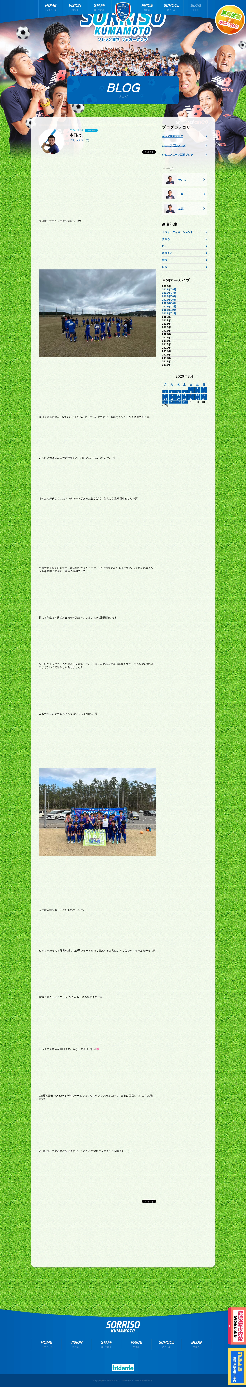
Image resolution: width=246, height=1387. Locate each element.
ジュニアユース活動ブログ (177, 154)
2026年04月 (169, 303)
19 (171, 398)
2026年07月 (169, 292)
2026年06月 (169, 296)
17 (203, 395)
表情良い (167, 252)
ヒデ (181, 208)
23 (197, 398)
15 (191, 395)
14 (184, 395)
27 (178, 402)
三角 (181, 194)
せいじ (182, 179)
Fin (164, 246)
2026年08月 (169, 289)
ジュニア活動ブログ (173, 145)
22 (191, 398)
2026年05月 (169, 299)
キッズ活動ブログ (172, 136)
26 (171, 402)
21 (184, 398)
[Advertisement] (97, 188)
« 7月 (165, 405)
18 (165, 398)
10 (203, 391)
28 (184, 402)
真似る (166, 239)
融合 (164, 259)
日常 (164, 266)
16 (197, 395)
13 (178, 395)
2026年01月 (169, 313)
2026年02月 (169, 310)
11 (165, 395)
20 (178, 398)
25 (165, 402)
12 (171, 395)
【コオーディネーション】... (179, 232)
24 (203, 398)
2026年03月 (169, 306)
